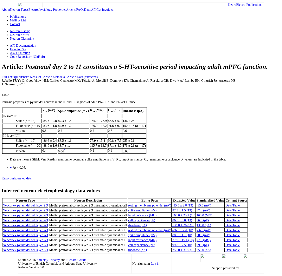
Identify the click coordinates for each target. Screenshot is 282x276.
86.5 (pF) (203, 220)
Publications (18, 16)
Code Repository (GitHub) (27, 56)
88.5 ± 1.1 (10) (182, 235)
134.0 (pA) (204, 225)
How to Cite (18, 49)
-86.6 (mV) (204, 230)
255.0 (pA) (204, 250)
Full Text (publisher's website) (22, 77)
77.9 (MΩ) (204, 240)
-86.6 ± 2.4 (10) (182, 230)
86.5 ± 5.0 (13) (182, 220)
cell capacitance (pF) (141, 220)
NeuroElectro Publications (245, 4)
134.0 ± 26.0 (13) (183, 225)
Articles (71, 9)
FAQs (80, 9)
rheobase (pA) (137, 225)
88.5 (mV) (203, 235)
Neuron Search (20, 35)
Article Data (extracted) (82, 77)
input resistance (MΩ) (142, 215)
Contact (15, 24)
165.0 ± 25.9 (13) (183, 215)
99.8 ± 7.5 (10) (182, 245)
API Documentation (23, 45)
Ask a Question (20, 53)
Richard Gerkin (76, 260)
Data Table (232, 205)
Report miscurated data (17, 178)
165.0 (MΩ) (204, 215)
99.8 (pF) (203, 245)
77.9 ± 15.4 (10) (183, 240)
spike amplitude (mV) (142, 210)
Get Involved (105, 9)
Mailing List (18, 20)
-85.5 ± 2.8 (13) (182, 205)
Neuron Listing (20, 31)
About (6, 9)
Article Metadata (54, 77)
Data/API (90, 9)
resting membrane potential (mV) (149, 205)
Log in (155, 263)
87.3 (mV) (203, 210)
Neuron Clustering (22, 38)
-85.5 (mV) (204, 205)
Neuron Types (19, 9)
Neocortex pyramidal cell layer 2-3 (25, 205)
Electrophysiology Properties (47, 9)
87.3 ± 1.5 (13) (182, 210)
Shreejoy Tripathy (48, 260)
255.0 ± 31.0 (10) (183, 250)
